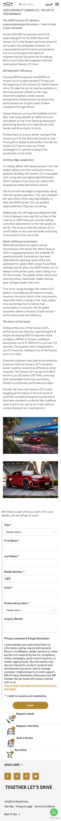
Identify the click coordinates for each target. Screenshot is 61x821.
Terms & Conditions (44, 806)
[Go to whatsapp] (54, 812)
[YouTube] (35, 776)
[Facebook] (7, 776)
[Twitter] (17, 776)
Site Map (9, 806)
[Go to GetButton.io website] (54, 818)
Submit (30, 705)
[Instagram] (26, 776)
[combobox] (31, 532)
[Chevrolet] (8, 4)
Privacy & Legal (24, 806)
